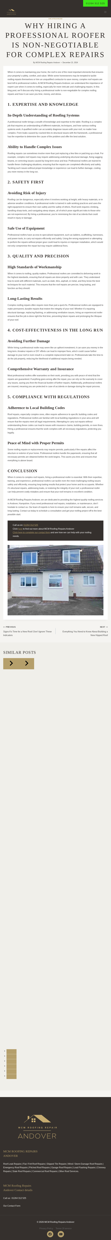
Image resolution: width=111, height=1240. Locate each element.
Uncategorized (55, 19)
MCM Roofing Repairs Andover (48, 62)
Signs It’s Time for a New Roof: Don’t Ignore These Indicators (27, 631)
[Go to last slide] (11, 663)
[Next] (26, 663)
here (20, 529)
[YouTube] (61, 1234)
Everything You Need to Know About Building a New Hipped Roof (85, 631)
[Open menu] (105, 12)
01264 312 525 (95, 3)
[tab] (11, 1051)
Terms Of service (64, 1228)
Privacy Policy (46, 1228)
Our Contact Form (11, 1206)
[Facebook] (50, 1234)
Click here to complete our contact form (31, 532)
